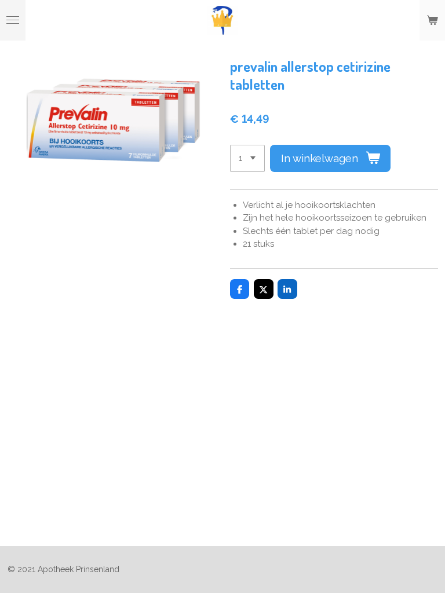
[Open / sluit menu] (12, 20)
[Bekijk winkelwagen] (432, 20)
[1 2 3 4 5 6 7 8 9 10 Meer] (247, 158)
